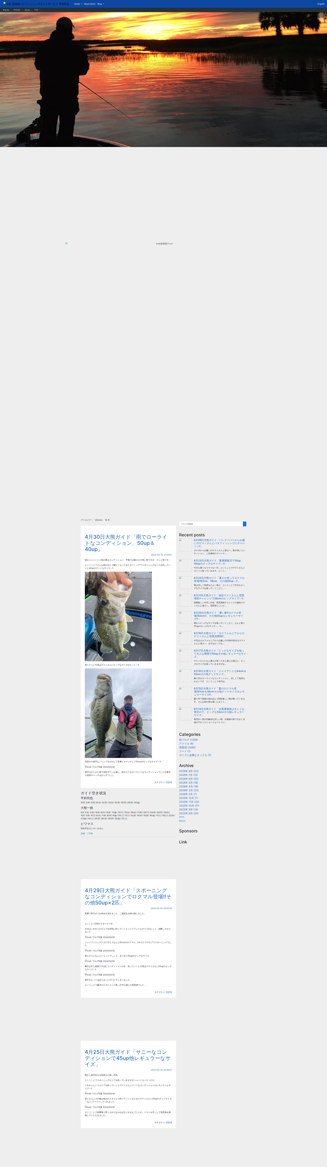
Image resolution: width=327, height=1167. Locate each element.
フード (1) (184, 751)
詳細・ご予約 (87, 833)
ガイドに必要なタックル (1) (195, 755)
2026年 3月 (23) (189, 790)
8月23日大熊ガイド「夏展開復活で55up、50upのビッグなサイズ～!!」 (218, 562)
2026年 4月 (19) (188, 786)
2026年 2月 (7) (188, 794)
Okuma (27, 10)
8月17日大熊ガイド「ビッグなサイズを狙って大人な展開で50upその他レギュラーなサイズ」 (220, 653)
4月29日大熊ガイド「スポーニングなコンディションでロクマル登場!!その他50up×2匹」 (128, 896)
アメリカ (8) (186, 743)
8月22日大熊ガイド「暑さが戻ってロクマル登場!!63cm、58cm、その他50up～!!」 (219, 579)
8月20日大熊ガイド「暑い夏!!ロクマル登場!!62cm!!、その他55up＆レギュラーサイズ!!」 (218, 615)
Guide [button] (77, 4)
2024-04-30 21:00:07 (161, 554)
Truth (36, 10)
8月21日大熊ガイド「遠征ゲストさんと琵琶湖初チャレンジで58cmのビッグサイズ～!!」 (220, 597)
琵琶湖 (169, 782)
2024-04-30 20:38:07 (161, 1070)
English (321, 4)
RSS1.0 (182, 821)
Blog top (6, 10)
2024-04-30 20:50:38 (161, 908)
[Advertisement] (163, 496)
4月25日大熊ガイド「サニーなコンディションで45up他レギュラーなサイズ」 (128, 1058)
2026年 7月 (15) (188, 775)
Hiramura (17, 10)
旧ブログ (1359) (188, 739)
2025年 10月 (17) (189, 805)
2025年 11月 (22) (189, 801)
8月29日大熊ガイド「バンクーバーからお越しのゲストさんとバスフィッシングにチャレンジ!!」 (219, 543)
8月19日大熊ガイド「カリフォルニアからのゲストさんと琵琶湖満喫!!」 (219, 635)
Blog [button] (99, 4)
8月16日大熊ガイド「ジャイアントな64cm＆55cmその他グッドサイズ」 (220, 673)
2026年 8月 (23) (188, 771)
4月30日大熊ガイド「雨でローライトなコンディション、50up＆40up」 (126, 543)
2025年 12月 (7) (188, 798)
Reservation (89, 4)
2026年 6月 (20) (188, 778)
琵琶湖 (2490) (187, 747)
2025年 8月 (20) (188, 813)
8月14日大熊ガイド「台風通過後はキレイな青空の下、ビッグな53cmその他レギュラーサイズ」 (219, 712)
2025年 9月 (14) (188, 809)
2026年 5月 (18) (188, 782)
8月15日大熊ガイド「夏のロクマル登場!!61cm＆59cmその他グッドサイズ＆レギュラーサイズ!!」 (219, 691)
